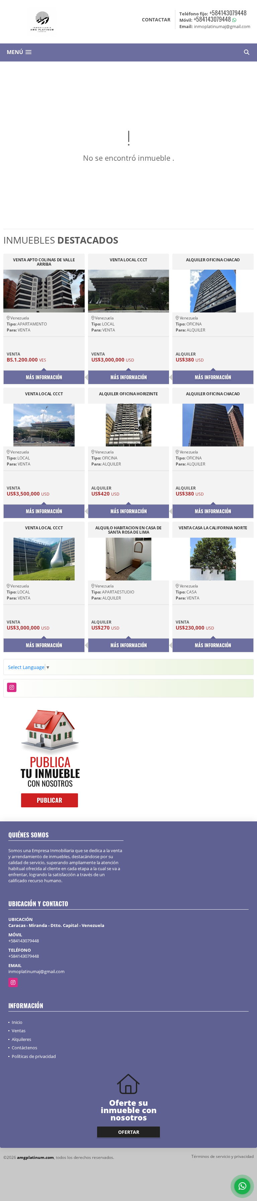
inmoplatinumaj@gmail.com (36, 971)
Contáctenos (24, 1048)
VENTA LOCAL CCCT (128, 260)
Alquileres (21, 1039)
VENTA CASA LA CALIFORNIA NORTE (213, 528)
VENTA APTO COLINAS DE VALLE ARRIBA (44, 262)
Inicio (17, 1022)
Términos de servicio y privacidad (222, 1156)
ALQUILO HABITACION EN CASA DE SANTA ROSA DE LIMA (128, 530)
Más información (44, 377)
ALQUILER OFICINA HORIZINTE (128, 394)
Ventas (18, 1031)
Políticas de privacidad (34, 1056)
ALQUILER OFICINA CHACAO (213, 260)
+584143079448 (228, 12)
